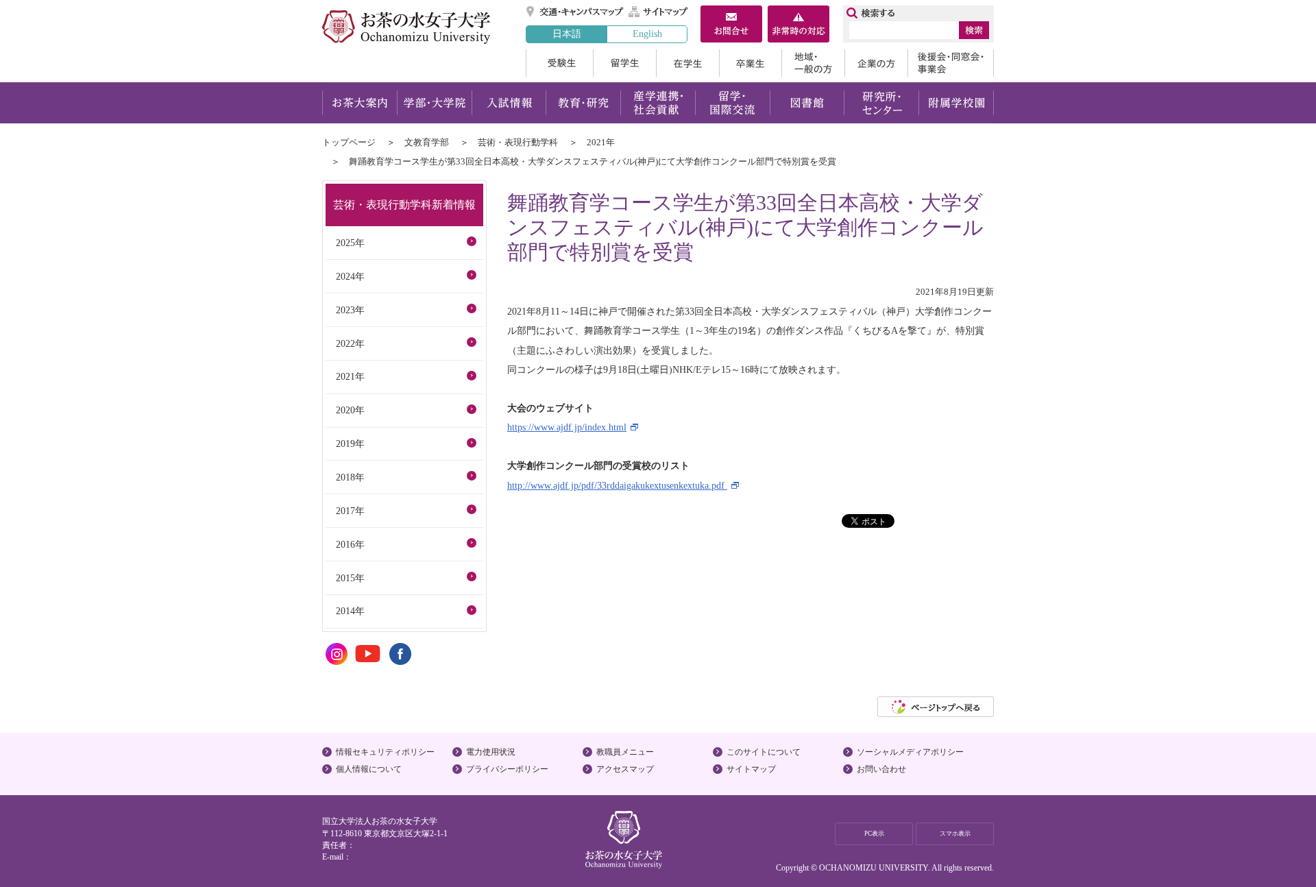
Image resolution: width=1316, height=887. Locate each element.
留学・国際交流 (732, 102)
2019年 (350, 443)
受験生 (559, 63)
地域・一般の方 (812, 63)
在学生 (687, 63)
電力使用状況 (490, 752)
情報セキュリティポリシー (385, 752)
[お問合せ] (731, 25)
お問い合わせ (881, 769)
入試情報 (509, 102)
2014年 (350, 610)
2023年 (350, 309)
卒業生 (750, 63)
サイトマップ (659, 11)
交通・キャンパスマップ (575, 11)
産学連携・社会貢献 (657, 102)
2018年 (350, 477)
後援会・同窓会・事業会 (950, 63)
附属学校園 (956, 102)
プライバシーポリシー (507, 769)
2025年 (350, 242)
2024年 (350, 276)
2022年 (350, 343)
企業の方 (875, 63)
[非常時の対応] (798, 25)
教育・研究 (583, 102)
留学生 (624, 63)
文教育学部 (426, 142)
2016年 (350, 544)
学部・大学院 (434, 102)
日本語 (566, 33)
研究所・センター (881, 102)
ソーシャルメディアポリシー (910, 752)
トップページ (349, 142)
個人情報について (369, 769)
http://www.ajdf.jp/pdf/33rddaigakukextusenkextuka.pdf (617, 485)
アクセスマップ (625, 769)
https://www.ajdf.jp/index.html (566, 427)
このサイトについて (764, 752)
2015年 (350, 577)
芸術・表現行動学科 (518, 142)
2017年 (350, 510)
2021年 (601, 142)
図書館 (807, 102)
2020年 (350, 409)
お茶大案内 (359, 102)
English (647, 33)
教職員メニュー (625, 752)
